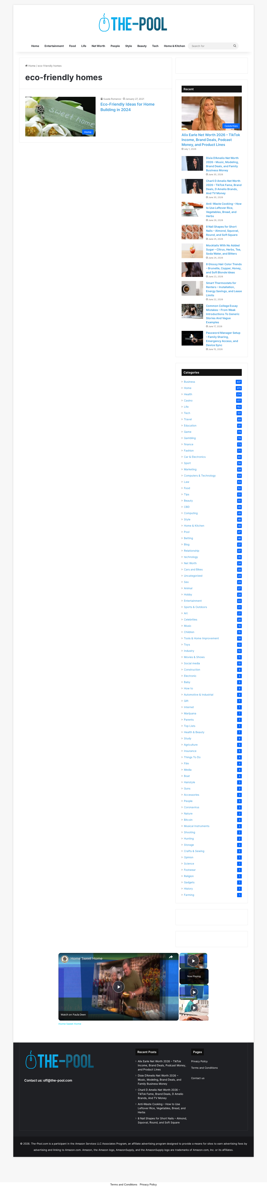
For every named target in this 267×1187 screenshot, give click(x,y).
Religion (189, 876)
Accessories (191, 794)
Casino (188, 400)
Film (186, 763)
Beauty (142, 46)
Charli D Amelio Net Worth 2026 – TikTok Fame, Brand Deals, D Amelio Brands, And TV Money (160, 1094)
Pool (186, 531)
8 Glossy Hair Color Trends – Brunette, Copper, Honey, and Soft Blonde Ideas (224, 268)
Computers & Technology (200, 475)
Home (35, 46)
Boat (187, 776)
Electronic (190, 675)
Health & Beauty (194, 732)
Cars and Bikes (193, 569)
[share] (170, 956)
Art (186, 613)
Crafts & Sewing (194, 851)
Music (187, 625)
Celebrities (190, 619)
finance (188, 444)
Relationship (191, 550)
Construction (192, 669)
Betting (188, 538)
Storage (189, 844)
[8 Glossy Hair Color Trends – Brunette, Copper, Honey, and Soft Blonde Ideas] (192, 269)
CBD (187, 506)
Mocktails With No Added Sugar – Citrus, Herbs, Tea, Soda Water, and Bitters (223, 249)
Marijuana (190, 713)
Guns (187, 788)
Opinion (188, 857)
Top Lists (189, 725)
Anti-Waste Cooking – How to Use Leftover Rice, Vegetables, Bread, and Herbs (161, 1108)
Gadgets (189, 882)
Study (187, 738)
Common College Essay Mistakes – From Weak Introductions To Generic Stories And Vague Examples (222, 314)
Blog (186, 544)
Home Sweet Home (86, 958)
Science (189, 863)
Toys (187, 644)
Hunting (189, 838)
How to (188, 688)
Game (187, 431)
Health (188, 394)
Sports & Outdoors (195, 607)
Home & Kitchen (174, 46)
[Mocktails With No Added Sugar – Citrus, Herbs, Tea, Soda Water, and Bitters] (192, 250)
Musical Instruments (196, 826)
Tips (186, 494)
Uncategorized (193, 575)
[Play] (194, 992)
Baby (187, 682)
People (115, 46)
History (188, 888)
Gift (186, 700)
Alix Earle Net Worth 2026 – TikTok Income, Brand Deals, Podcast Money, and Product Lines (211, 140)
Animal (188, 588)
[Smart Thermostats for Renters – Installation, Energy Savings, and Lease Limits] (192, 288)
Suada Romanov (112, 98)
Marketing (190, 469)
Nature (188, 813)
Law (186, 481)
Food (72, 46)
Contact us (197, 1078)
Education (190, 425)
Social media (192, 663)
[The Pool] (133, 22)
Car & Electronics (195, 456)
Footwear (190, 869)
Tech (155, 46)
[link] (65, 959)
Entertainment (54, 46)
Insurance (190, 750)
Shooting (189, 832)
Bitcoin (188, 819)
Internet (189, 707)
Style (128, 46)
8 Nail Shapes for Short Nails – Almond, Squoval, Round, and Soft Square (222, 230)
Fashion (189, 450)
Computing (191, 513)
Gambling (190, 438)
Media (188, 769)
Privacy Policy (199, 1061)
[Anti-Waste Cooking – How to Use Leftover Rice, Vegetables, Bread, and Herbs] (192, 209)
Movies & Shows (194, 657)
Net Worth (98, 46)
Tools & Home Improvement (201, 638)
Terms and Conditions (204, 1067)
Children (189, 632)
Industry (189, 650)
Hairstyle (189, 782)
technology (191, 556)
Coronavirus (191, 807)
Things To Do (192, 757)
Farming (189, 894)
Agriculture (191, 744)
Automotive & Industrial (198, 694)
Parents (189, 719)
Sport (187, 463)
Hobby (188, 594)
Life (83, 46)
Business (189, 381)
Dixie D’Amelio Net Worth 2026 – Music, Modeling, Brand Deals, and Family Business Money (159, 1079)
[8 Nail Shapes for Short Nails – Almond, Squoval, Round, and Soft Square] (192, 232)
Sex (186, 582)
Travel (188, 419)
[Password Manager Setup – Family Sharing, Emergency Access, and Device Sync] (192, 338)
